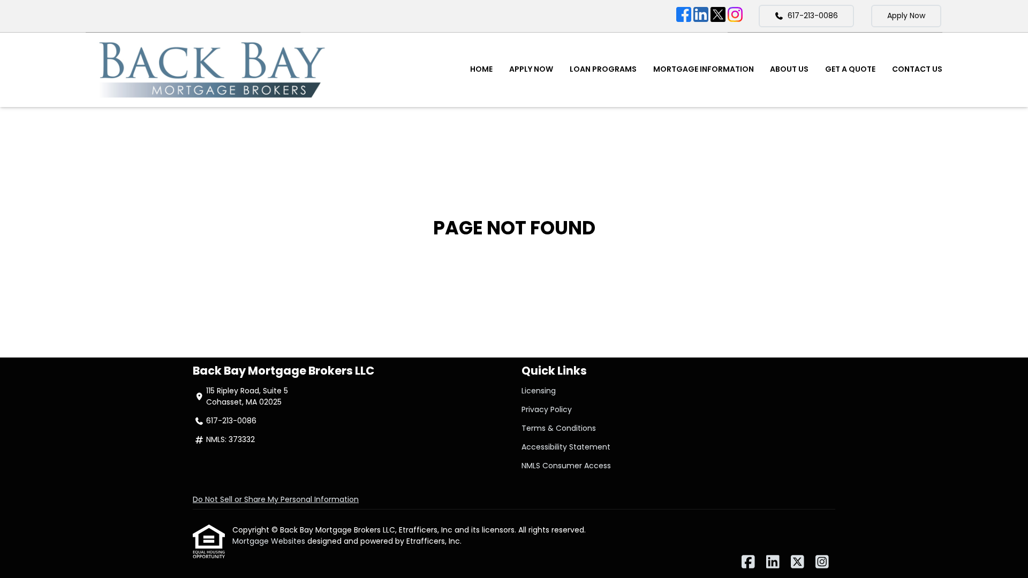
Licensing (538, 390)
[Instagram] (735, 16)
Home (481, 69)
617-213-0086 (813, 15)
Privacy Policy (546, 409)
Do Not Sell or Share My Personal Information (276, 499)
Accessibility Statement (565, 447)
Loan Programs (603, 69)
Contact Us (917, 69)
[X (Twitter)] (717, 16)
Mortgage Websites (269, 541)
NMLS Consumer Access (566, 465)
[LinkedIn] (700, 16)
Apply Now (906, 15)
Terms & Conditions (558, 428)
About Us (789, 69)
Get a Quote (850, 69)
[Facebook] (683, 16)
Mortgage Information (703, 69)
